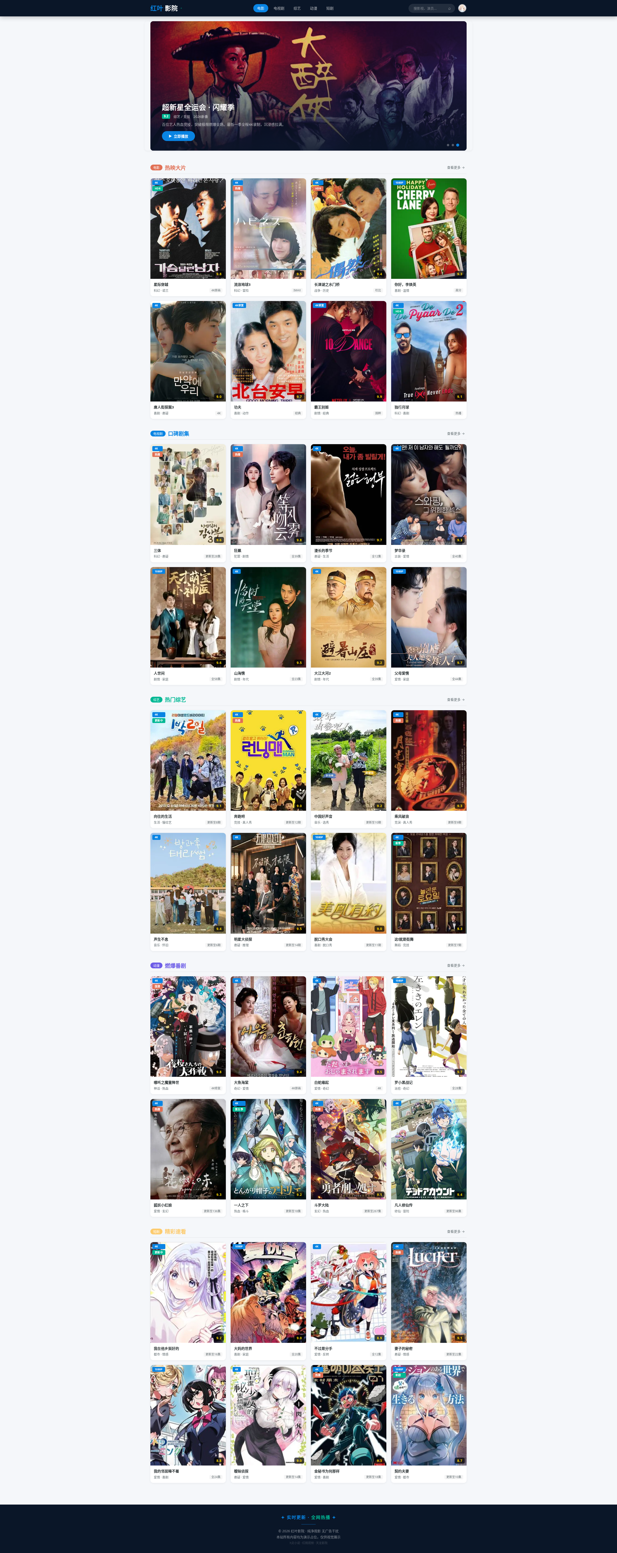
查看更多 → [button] (456, 167)
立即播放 (181, 136)
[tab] (448, 145)
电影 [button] (260, 8)
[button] (462, 8)
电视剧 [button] (279, 8)
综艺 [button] (297, 8)
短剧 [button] (330, 8)
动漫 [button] (313, 8)
